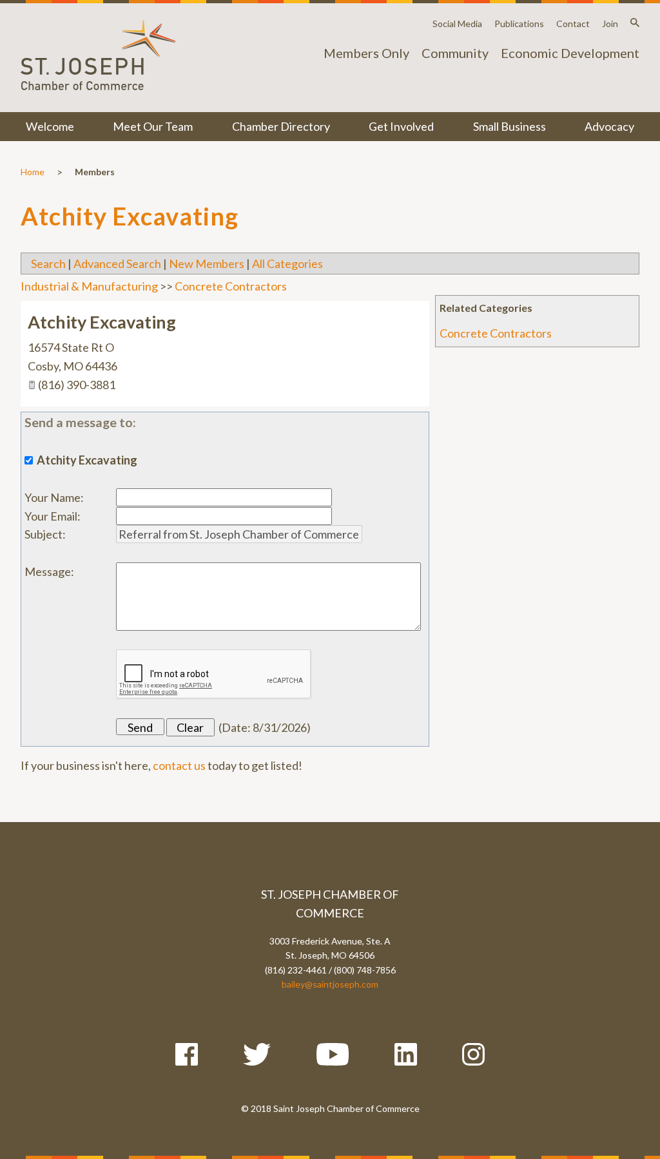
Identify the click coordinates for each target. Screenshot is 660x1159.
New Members (206, 263)
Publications (519, 23)
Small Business (509, 126)
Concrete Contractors (496, 333)
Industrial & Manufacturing (89, 286)
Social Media (457, 23)
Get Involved (401, 126)
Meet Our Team (153, 126)
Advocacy (609, 126)
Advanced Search (117, 263)
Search (48, 263)
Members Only (366, 53)
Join (610, 23)
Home (32, 171)
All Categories (287, 263)
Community (455, 53)
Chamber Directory (281, 126)
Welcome (50, 126)
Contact (573, 23)
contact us (179, 765)
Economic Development (570, 53)
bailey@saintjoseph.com (330, 984)
